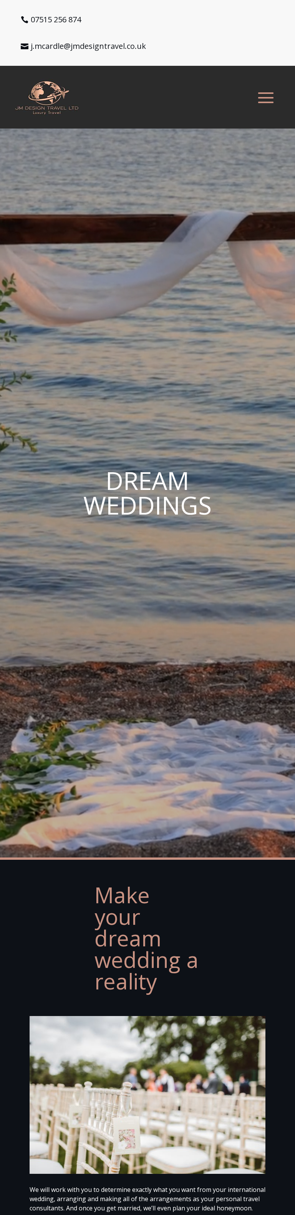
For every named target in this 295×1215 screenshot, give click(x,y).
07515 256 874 (56, 19)
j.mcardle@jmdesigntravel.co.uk (88, 46)
